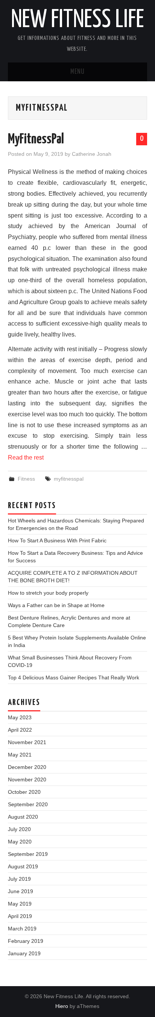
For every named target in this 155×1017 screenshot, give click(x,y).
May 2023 (20, 717)
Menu (77, 72)
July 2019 (19, 879)
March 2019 (22, 929)
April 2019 (20, 916)
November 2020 (27, 779)
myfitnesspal (69, 479)
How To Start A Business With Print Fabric (57, 540)
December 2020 (27, 767)
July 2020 (19, 829)
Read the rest (26, 457)
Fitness (26, 479)
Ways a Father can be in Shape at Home (56, 605)
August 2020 (23, 817)
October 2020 (24, 792)
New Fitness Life (77, 20)
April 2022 (20, 730)
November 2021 (27, 742)
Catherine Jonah (91, 154)
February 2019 (25, 941)
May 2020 (20, 842)
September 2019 (28, 854)
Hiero (61, 1006)
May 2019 (20, 904)
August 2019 (23, 866)
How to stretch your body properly (48, 593)
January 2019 (24, 953)
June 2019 (20, 891)
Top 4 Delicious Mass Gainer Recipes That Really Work (73, 677)
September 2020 (28, 804)
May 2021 (20, 755)
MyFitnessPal (36, 139)
